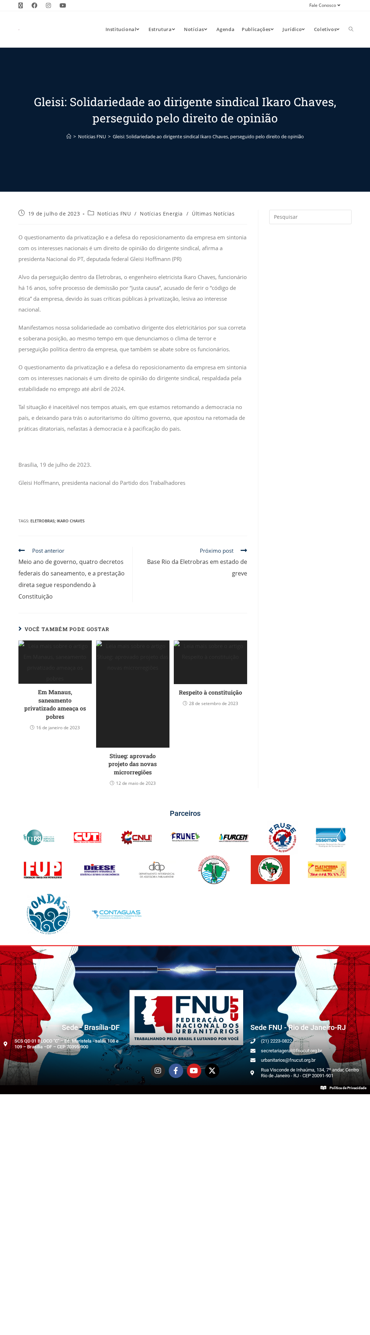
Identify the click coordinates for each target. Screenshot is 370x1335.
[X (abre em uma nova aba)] (22, 5)
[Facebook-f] (176, 1071)
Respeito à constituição (210, 692)
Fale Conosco (322, 5)
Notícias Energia (161, 213)
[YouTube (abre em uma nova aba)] (62, 5)
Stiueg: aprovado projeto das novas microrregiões (132, 764)
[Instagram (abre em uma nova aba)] (48, 5)
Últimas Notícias (213, 213)
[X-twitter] (212, 1071)
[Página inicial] (68, 136)
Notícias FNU (114, 213)
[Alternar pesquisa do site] (351, 29)
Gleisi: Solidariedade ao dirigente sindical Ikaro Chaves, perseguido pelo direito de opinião (208, 136)
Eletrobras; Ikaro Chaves (57, 520)
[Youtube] (194, 1071)
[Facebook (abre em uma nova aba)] (34, 5)
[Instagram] (158, 1071)
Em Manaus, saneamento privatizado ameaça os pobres (55, 704)
